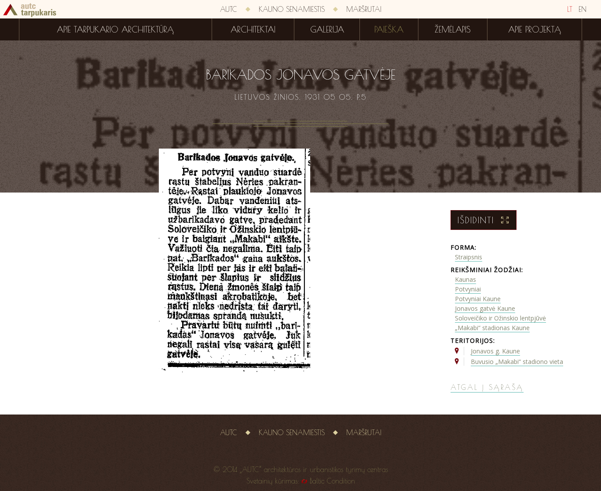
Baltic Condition (332, 481)
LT (569, 9)
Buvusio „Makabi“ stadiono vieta (517, 361)
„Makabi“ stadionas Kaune (492, 328)
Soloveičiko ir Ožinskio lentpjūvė (500, 318)
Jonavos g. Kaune (495, 351)
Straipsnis (468, 257)
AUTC (228, 9)
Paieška (388, 29)
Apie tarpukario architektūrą (115, 29)
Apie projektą (534, 29)
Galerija (327, 29)
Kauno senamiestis (292, 9)
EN (582, 9)
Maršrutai (363, 9)
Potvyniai (468, 289)
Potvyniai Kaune (478, 299)
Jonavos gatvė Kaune (485, 308)
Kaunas (465, 279)
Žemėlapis (453, 29)
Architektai (253, 29)
